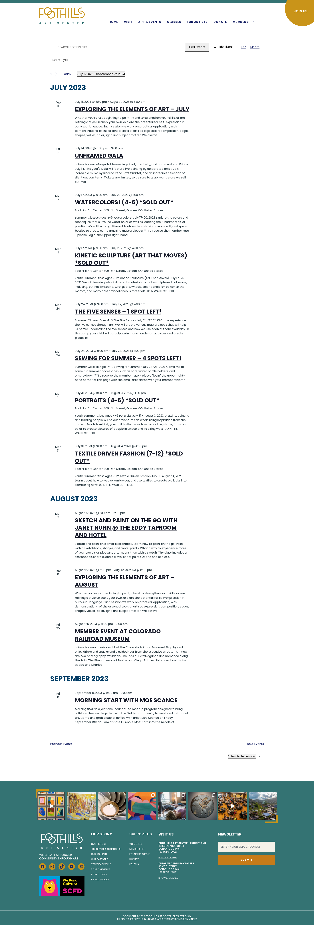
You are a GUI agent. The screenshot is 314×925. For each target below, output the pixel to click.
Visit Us (166, 834)
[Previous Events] (51, 74)
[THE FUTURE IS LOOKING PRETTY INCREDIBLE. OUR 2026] (232, 806)
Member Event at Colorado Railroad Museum (118, 635)
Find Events (197, 47)
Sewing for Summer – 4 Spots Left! (128, 358)
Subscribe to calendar (242, 756)
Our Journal (99, 854)
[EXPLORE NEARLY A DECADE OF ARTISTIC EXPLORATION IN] (51, 806)
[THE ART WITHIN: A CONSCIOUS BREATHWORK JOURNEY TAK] (172, 806)
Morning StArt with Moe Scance (126, 700)
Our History (98, 843)
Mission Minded (187, 919)
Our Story (101, 834)
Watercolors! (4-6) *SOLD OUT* (124, 202)
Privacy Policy (100, 879)
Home (113, 22)
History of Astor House (106, 849)
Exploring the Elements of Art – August (124, 581)
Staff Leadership (101, 864)
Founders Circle (139, 854)
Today (66, 74)
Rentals (134, 864)
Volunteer (135, 843)
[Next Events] (56, 74)
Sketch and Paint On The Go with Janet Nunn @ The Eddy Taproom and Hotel (126, 527)
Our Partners (99, 859)
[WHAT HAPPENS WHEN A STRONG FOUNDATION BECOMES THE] (112, 806)
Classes (174, 22)
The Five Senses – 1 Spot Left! (118, 312)
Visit (128, 22)
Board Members (100, 869)
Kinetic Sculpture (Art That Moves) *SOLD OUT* (131, 259)
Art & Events (149, 22)
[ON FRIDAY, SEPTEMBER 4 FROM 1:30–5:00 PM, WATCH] (81, 806)
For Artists (197, 22)
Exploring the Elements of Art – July (132, 109)
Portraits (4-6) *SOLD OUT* (117, 400)
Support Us (140, 834)
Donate (220, 22)
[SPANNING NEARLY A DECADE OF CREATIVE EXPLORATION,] (142, 806)
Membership (243, 22)
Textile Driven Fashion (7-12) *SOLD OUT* (129, 457)
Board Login (99, 874)
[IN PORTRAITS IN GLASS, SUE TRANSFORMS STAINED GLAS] (202, 806)
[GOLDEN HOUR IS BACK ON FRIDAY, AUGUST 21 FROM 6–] (263, 806)
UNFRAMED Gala (99, 156)
